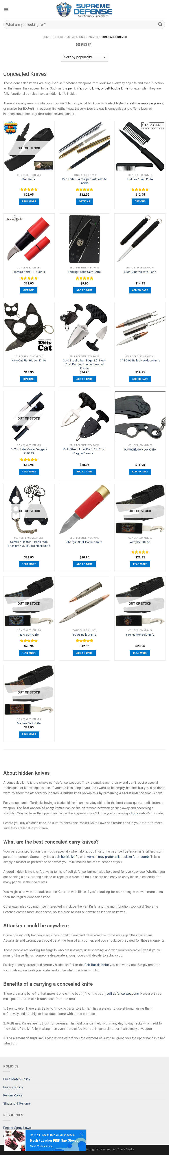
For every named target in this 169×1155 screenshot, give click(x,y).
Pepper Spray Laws (17, 1128)
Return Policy (12, 1095)
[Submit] (160, 24)
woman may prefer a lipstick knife (111, 857)
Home (46, 37)
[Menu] (5, 9)
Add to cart (84, 290)
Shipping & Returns (17, 1103)
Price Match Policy (16, 1079)
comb (144, 857)
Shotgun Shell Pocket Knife (84, 542)
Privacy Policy (13, 1087)
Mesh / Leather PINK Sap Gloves (54, 1140)
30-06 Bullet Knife (84, 634)
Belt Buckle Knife (96, 965)
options (84, 201)
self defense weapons (123, 994)
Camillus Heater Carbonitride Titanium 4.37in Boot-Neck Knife (29, 543)
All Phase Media (123, 1149)
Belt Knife (28, 179)
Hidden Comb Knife (140, 179)
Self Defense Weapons (69, 37)
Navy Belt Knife (29, 634)
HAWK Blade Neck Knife (140, 449)
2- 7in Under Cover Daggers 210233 (29, 451)
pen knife (74, 88)
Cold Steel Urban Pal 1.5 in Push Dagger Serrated (84, 451)
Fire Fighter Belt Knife (140, 634)
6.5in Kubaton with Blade (140, 272)
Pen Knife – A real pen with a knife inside (84, 181)
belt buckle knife (116, 88)
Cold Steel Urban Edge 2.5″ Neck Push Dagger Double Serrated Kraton (84, 364)
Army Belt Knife (140, 542)
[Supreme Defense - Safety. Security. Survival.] (84, 9)
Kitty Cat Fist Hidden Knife (29, 360)
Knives (93, 37)
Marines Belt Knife (29, 723)
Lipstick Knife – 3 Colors (29, 272)
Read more (29, 201)
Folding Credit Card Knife (84, 272)
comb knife (91, 88)
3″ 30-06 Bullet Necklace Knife (140, 360)
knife (134, 813)
